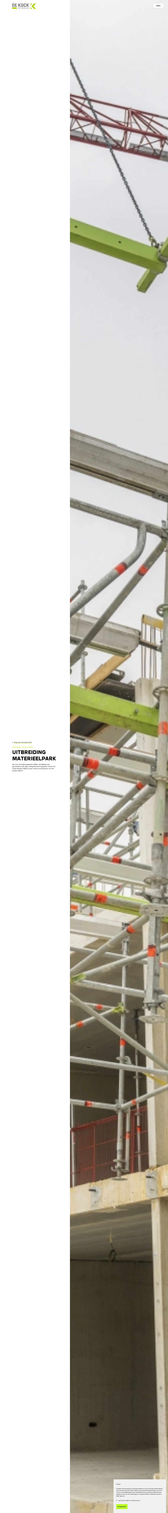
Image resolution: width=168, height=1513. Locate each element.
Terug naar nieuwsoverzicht (23, 742)
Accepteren (122, 1506)
